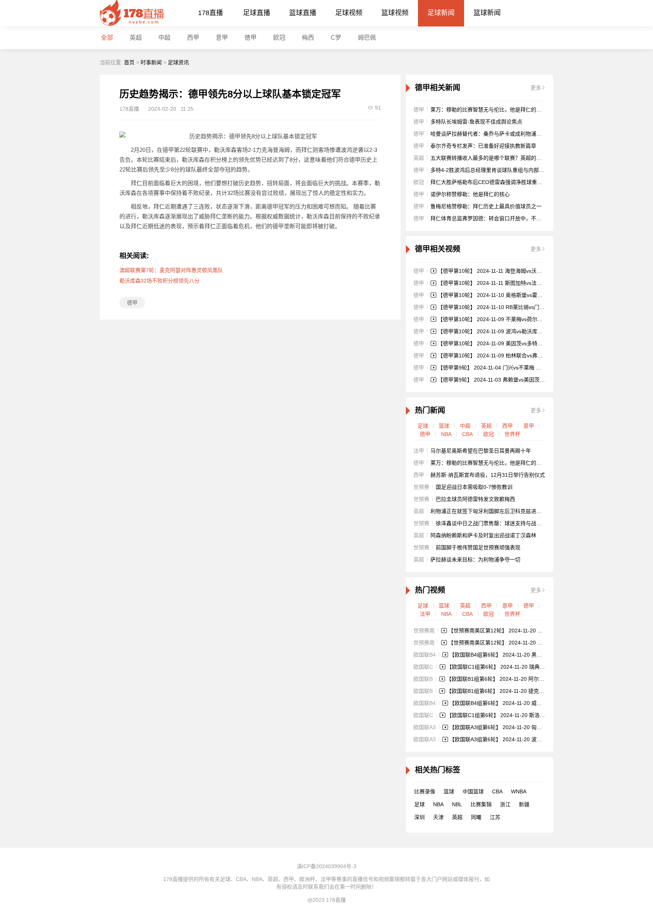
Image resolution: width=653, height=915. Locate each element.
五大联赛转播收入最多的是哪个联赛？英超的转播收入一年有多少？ (509, 158)
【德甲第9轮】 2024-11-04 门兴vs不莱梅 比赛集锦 (497, 368)
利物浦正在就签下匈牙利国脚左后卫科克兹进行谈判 (491, 511)
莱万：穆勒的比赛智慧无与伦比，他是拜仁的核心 (488, 110)
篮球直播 (302, 13)
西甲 (193, 37)
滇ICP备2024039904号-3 (326, 866)
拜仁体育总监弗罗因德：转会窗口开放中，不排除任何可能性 (501, 218)
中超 (164, 37)
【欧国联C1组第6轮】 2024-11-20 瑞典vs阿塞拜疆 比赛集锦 (518, 667)
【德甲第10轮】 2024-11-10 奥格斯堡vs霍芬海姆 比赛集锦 (507, 295)
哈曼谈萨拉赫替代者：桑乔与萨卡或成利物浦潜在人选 (493, 134)
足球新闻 (441, 13)
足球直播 (256, 13)
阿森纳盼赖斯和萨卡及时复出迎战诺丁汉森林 (483, 535)
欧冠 (279, 37)
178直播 (210, 13)
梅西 (308, 37)
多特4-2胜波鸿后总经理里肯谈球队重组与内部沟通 (489, 170)
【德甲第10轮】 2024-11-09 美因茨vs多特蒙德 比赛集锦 (504, 343)
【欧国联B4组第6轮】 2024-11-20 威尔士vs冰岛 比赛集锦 (517, 703)
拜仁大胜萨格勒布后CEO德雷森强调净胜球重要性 (489, 182)
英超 (486, 426)
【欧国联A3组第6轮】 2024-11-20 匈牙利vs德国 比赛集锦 (517, 727)
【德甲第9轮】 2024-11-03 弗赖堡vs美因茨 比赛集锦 (500, 380)
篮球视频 (395, 13)
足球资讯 (178, 62)
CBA (467, 434)
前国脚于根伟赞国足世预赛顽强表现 (478, 547)
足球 (423, 426)
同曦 (476, 817)
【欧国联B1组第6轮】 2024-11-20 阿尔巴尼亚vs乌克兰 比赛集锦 (522, 679)
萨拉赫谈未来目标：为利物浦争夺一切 (475, 559)
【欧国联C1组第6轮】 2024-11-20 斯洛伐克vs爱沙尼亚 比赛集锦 (523, 715)
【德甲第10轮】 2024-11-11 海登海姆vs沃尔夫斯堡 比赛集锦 (509, 271)
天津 (438, 817)
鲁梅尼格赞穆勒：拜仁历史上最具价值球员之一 (486, 206)
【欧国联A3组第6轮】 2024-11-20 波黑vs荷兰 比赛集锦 (514, 739)
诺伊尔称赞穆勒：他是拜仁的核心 (470, 194)
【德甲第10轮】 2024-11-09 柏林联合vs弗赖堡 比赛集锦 (504, 355)
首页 (129, 62)
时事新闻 (151, 62)
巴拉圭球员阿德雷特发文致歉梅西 (475, 499)
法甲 (425, 614)
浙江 (505, 804)
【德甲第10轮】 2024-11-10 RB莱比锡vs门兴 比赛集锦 (502, 307)
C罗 (336, 37)
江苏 (495, 817)
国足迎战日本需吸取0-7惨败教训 (474, 487)
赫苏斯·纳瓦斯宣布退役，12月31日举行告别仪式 (487, 475)
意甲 (222, 37)
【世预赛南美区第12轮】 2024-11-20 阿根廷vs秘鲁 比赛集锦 (520, 643)
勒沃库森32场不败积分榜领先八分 (159, 281)
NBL (457, 804)
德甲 (250, 37)
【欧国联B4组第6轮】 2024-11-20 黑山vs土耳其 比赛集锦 (517, 655)
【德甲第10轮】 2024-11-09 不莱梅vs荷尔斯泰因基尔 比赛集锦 (512, 319)
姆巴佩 (367, 37)
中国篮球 (473, 791)
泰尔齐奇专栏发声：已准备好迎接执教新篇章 (483, 146)
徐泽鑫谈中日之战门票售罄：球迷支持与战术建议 (494, 523)
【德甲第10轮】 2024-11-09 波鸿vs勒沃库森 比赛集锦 (501, 331)
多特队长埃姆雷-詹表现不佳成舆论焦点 (476, 122)
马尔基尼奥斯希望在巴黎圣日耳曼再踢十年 (480, 451)
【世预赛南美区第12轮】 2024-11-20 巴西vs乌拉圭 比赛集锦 (520, 631)
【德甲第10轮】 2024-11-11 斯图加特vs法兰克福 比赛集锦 (506, 283)
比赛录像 (424, 791)
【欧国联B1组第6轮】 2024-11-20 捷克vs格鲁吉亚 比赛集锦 (517, 691)
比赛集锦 (481, 804)
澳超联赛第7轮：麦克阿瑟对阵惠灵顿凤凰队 (171, 270)
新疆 (524, 804)
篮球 (444, 426)
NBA (446, 434)
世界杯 (512, 434)
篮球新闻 (487, 13)
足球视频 (348, 13)
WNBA (518, 791)
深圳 (419, 817)
